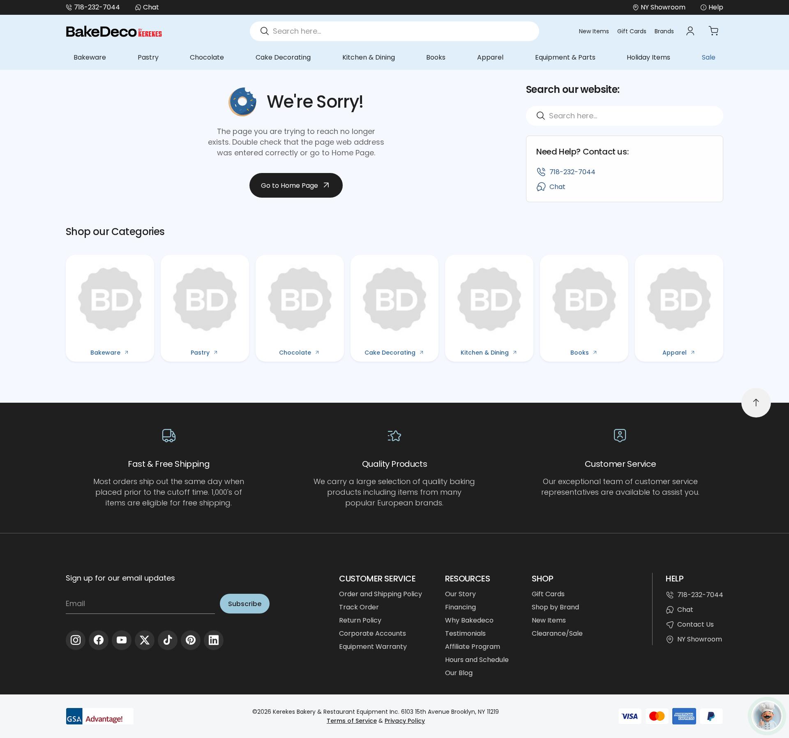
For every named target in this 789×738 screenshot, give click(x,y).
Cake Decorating (283, 57)
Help (715, 7)
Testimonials (465, 633)
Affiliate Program (472, 646)
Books (435, 57)
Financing (460, 607)
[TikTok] (168, 640)
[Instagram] (75, 640)
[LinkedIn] (214, 640)
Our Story (460, 594)
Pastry (148, 57)
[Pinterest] (191, 640)
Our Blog (459, 673)
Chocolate (207, 57)
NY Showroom (699, 639)
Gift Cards (631, 31)
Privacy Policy (405, 721)
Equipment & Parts (565, 57)
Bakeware (90, 57)
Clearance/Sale (557, 633)
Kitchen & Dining (368, 57)
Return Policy (360, 620)
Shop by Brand (555, 607)
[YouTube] (122, 640)
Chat (151, 7)
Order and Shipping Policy (380, 594)
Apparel (490, 57)
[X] (145, 640)
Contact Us (695, 624)
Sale (708, 57)
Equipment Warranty (373, 646)
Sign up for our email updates (120, 578)
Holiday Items (648, 57)
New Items (594, 31)
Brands (664, 31)
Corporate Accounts (372, 633)
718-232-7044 (97, 7)
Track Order (359, 607)
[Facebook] (98, 640)
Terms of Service (352, 721)
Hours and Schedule (477, 659)
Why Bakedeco (469, 620)
